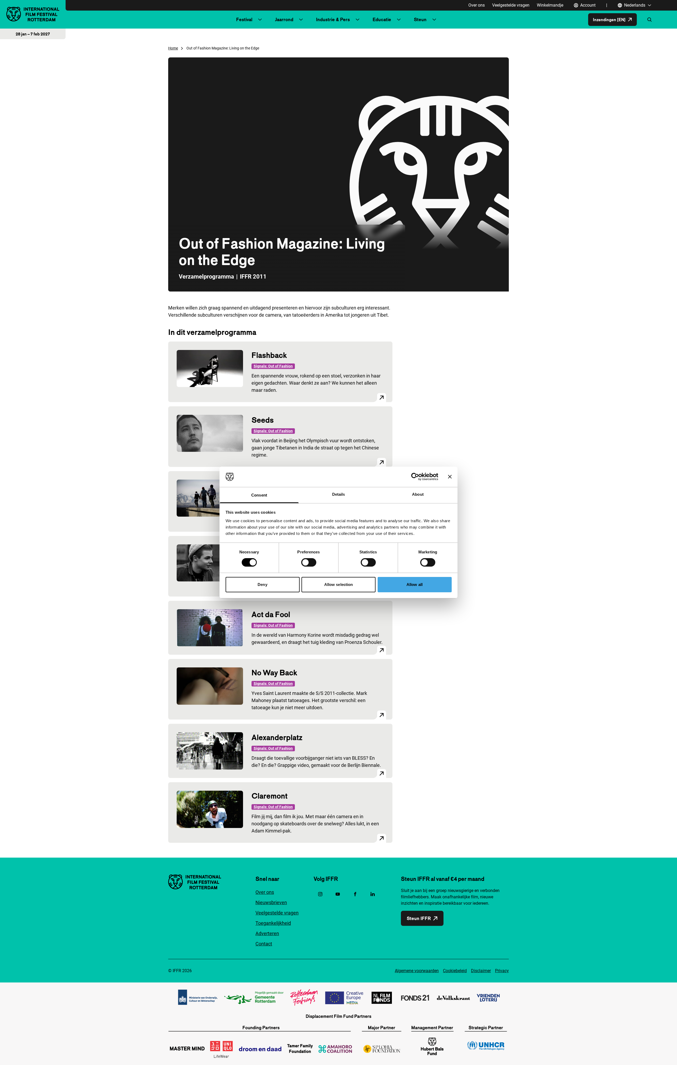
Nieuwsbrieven (271, 902)
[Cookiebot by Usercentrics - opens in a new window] (415, 477)
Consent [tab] (259, 495)
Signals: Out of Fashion (273, 366)
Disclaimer (481, 970)
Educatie (382, 19)
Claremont (269, 795)
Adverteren (267, 933)
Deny (262, 584)
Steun (420, 19)
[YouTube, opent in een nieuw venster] (337, 894)
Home (173, 48)
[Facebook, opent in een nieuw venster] (355, 894)
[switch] (308, 562)
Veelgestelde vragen (510, 5)
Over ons (476, 5)
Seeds (262, 420)
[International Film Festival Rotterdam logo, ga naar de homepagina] (32, 14)
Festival (244, 19)
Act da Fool (270, 614)
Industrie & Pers (333, 19)
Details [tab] (338, 494)
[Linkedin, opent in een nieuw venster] (372, 894)
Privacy (502, 970)
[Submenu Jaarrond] (301, 19)
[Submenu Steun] (434, 19)
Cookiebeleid (455, 970)
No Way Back (274, 672)
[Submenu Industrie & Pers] (357, 19)
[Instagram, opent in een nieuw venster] (320, 894)
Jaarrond (284, 19)
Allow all (414, 584)
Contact (263, 943)
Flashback (269, 355)
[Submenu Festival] (260, 19)
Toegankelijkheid (273, 923)
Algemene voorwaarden (417, 970)
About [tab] (418, 494)
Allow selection (338, 584)
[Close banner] (450, 477)
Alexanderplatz (276, 737)
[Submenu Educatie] (398, 19)
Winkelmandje (550, 5)
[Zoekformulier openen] (649, 19)
